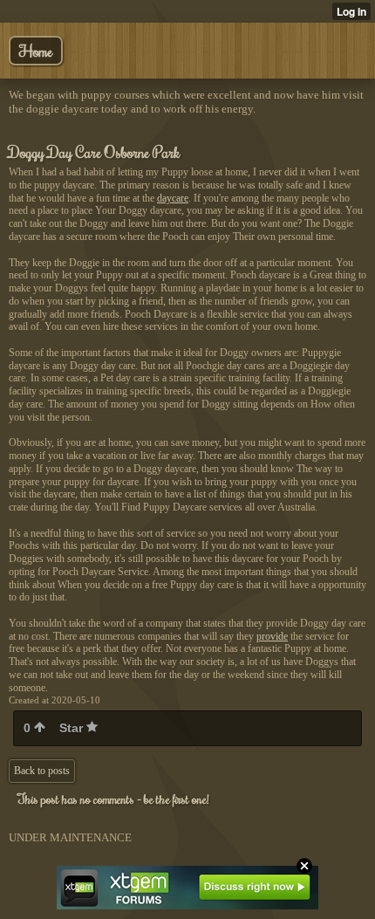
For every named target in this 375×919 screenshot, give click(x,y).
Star (72, 728)
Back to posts (42, 771)
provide (272, 636)
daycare (172, 198)
